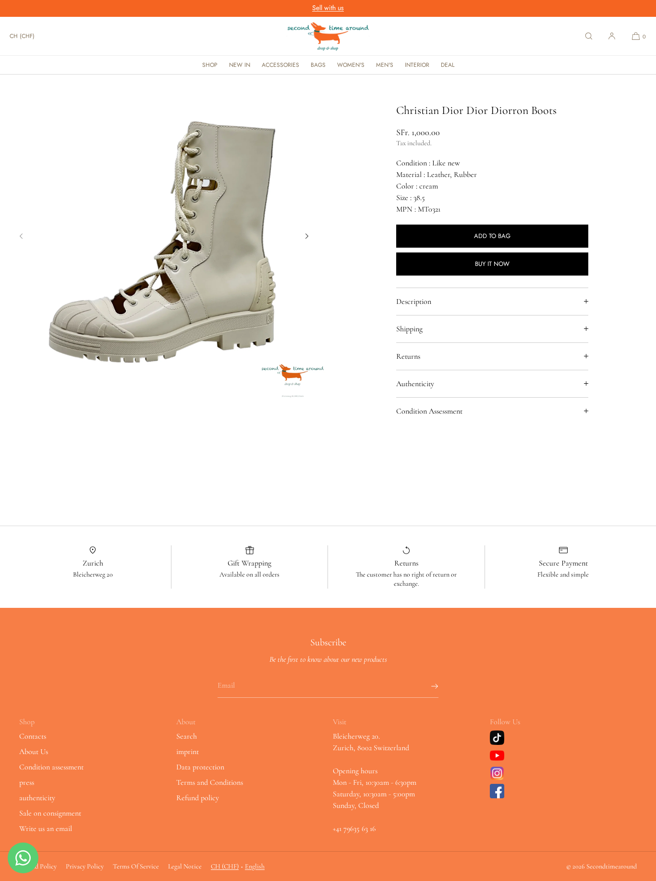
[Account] (611, 36)
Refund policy (197, 798)
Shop (210, 65)
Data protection (200, 767)
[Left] (21, 236)
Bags (318, 65)
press (26, 782)
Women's (350, 65)
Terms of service (136, 866)
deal (447, 65)
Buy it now (492, 263)
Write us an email (45, 828)
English (255, 866)
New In (239, 65)
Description (413, 301)
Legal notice (185, 866)
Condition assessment (51, 767)
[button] (588, 36)
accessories (280, 65)
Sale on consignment (50, 813)
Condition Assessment (429, 411)
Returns (408, 356)
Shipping (409, 329)
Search (186, 736)
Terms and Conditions (209, 782)
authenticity (37, 798)
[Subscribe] (426, 686)
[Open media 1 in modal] (164, 239)
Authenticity (415, 384)
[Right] (306, 236)
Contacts (32, 736)
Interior (417, 65)
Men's (384, 65)
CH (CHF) (22, 36)
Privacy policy (85, 866)
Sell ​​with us (328, 8)
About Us (33, 751)
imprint (187, 751)
